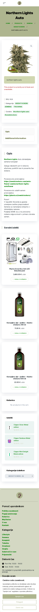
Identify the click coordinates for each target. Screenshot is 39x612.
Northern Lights (10, 159)
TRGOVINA (18, 107)
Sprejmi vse (19, 596)
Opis (7, 132)
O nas (4, 522)
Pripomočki (7, 555)
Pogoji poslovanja (9, 514)
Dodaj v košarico (21, 279)
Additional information (15, 138)
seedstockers (11, 115)
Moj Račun (6, 519)
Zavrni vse (19, 607)
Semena (5, 537)
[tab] (19, 131)
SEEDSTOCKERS (21, 103)
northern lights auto (21, 112)
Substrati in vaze (9, 552)
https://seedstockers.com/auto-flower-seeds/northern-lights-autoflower (17, 183)
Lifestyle (5, 534)
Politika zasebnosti (10, 511)
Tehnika (5, 543)
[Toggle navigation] (4, 3)
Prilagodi (19, 602)
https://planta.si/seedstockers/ (17, 195)
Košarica (5, 517)
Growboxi (6, 546)
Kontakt (5, 525)
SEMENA (8, 107)
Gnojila (5, 549)
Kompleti (6, 540)
